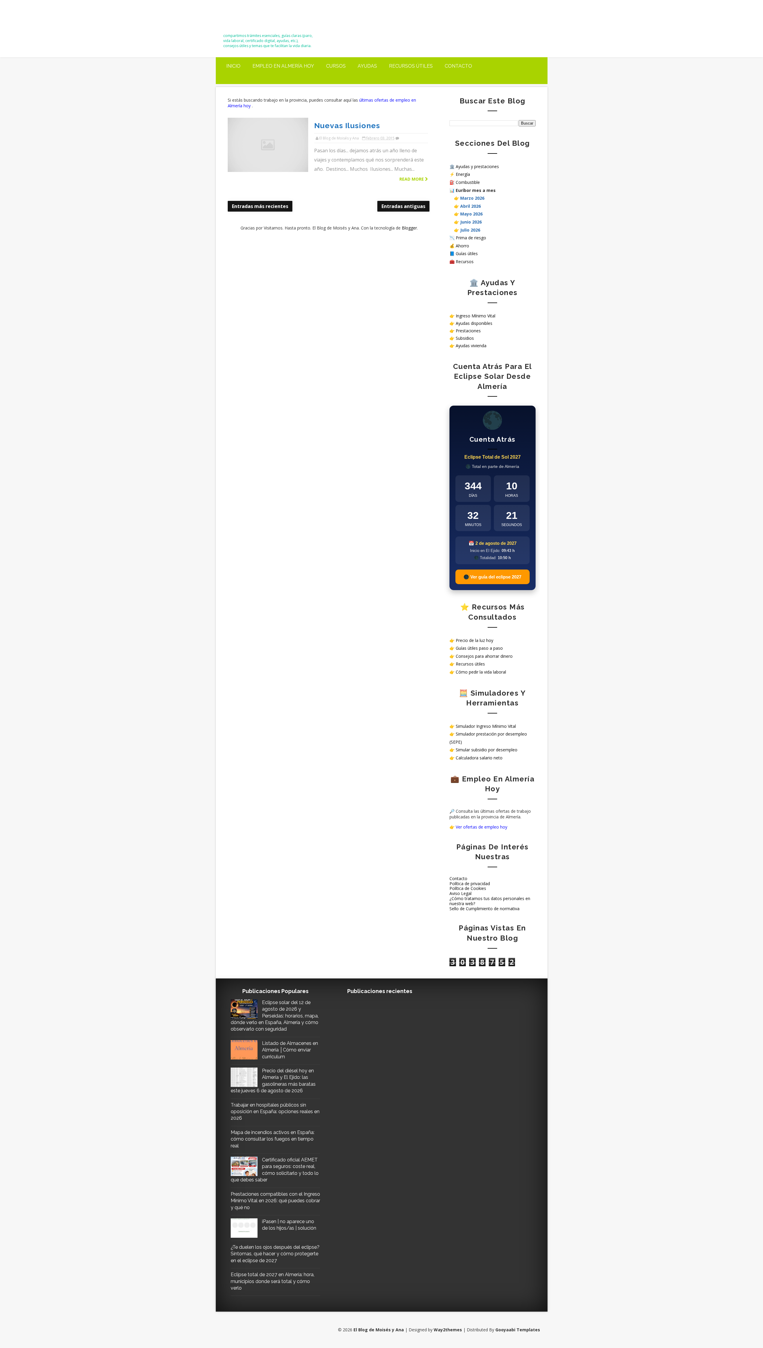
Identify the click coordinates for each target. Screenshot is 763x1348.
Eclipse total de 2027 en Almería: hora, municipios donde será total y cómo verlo (272, 1281)
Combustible (468, 182)
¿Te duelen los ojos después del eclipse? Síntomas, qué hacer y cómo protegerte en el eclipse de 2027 (275, 1253)
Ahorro (462, 246)
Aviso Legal (460, 893)
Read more (412, 179)
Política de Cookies (467, 888)
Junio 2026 (471, 222)
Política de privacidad (469, 883)
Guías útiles (467, 253)
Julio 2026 (470, 230)
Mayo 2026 (471, 214)
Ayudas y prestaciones (477, 166)
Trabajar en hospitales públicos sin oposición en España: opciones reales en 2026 (275, 1111)
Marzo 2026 (472, 198)
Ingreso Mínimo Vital (475, 316)
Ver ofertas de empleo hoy (481, 827)
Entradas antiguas (403, 206)
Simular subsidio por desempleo (486, 750)
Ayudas (367, 66)
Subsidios (465, 338)
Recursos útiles (411, 66)
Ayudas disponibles (474, 323)
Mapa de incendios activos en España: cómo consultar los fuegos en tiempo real (272, 1139)
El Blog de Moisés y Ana (256, 18)
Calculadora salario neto (479, 758)
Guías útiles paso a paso (479, 648)
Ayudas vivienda (471, 345)
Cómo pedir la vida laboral (481, 672)
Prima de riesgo (471, 238)
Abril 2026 (470, 206)
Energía (463, 174)
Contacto (458, 66)
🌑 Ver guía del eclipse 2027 (492, 576)
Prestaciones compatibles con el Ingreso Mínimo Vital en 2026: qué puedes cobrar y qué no (275, 1200)
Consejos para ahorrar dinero (484, 656)
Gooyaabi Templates (517, 1330)
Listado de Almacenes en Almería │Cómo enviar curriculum (290, 1050)
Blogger (409, 228)
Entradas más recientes (260, 206)
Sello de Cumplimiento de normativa (484, 908)
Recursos (465, 261)
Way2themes (448, 1330)
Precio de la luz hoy (474, 640)
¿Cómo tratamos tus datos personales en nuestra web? (489, 901)
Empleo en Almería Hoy (283, 66)
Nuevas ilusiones (347, 125)
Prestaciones (468, 330)
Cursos (336, 66)
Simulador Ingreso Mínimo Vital (486, 726)
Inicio (233, 66)
